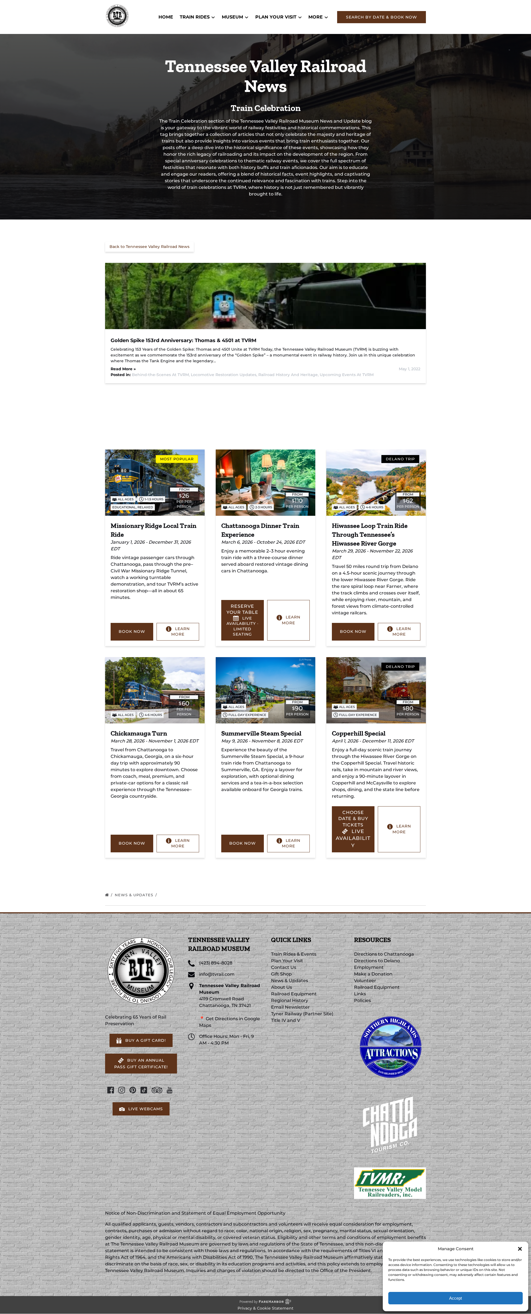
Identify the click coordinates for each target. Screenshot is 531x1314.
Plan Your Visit (287, 960)
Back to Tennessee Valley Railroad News (149, 246)
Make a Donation (373, 974)
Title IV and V (285, 1020)
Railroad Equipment (294, 993)
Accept (455, 1298)
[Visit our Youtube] (169, 1090)
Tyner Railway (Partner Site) (302, 1013)
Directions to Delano (377, 960)
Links (360, 993)
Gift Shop (281, 974)
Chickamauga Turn (139, 733)
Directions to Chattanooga (384, 954)
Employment (369, 967)
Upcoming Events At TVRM (347, 374)
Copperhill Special (359, 733)
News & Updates (135, 895)
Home (165, 17)
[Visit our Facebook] (110, 1090)
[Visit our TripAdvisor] (157, 1090)
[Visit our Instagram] (121, 1090)
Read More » (123, 368)
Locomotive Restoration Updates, (224, 374)
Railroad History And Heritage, (289, 374)
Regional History (289, 1000)
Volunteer (365, 980)
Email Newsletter (290, 1007)
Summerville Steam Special (261, 733)
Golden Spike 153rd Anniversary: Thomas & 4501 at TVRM (183, 340)
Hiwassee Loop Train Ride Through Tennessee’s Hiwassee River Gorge (370, 534)
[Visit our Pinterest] (132, 1090)
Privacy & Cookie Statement (265, 1308)
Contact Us (283, 967)
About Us (281, 987)
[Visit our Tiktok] (143, 1090)
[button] (520, 1249)
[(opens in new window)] (390, 1013)
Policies (362, 1000)
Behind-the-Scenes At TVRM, (161, 374)
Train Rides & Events (293, 954)
